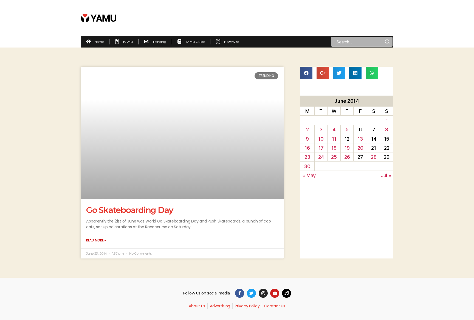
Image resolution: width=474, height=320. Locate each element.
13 (360, 139)
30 (307, 166)
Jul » (386, 175)
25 (334, 157)
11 (334, 139)
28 (373, 157)
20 (360, 148)
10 (320, 139)
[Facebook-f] (239, 293)
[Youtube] (274, 293)
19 (347, 148)
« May (309, 175)
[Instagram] (263, 293)
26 (347, 157)
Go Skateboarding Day (129, 210)
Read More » (96, 240)
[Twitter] (251, 293)
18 (333, 148)
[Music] (286, 293)
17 (320, 148)
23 (307, 157)
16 (307, 148)
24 (321, 157)
